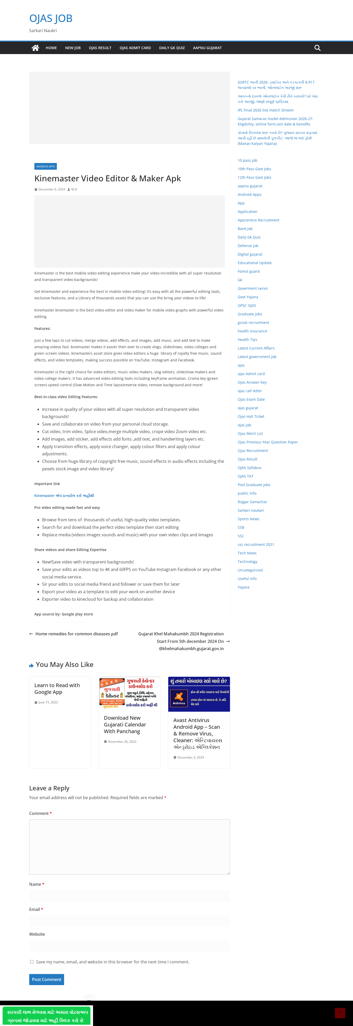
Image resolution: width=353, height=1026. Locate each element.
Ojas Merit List (250, 433)
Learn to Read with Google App (57, 688)
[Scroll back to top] (340, 1013)
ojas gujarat (248, 407)
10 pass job (247, 160)
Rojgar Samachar (252, 501)
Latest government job (257, 356)
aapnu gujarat (250, 185)
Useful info (247, 578)
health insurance (252, 331)
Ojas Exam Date (251, 399)
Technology (247, 561)
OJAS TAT (246, 476)
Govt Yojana (248, 296)
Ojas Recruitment (253, 450)
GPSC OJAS (247, 305)
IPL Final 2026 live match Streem (266, 110)
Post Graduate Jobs (254, 484)
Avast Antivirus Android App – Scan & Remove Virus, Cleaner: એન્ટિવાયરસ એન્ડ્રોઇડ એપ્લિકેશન (197, 733)
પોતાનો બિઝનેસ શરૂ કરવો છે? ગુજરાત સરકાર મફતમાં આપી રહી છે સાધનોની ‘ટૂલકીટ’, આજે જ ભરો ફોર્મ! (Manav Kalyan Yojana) (277, 138)
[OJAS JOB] (35, 48)
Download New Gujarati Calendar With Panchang (125, 724)
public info (247, 493)
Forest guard (249, 271)
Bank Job (245, 228)
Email (36, 909)
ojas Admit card (135, 47)
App (241, 202)
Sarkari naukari (251, 510)
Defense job (248, 245)
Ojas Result (100, 47)
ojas (241, 365)
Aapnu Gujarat (207, 47)
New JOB (73, 47)
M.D (74, 189)
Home (51, 47)
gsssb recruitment (253, 322)
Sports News (248, 518)
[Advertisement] (129, 108)
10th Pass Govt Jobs (254, 168)
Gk (240, 279)
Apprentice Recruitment (258, 220)
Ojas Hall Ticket (251, 416)
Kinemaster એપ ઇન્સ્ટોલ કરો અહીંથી (64, 495)
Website (37, 934)
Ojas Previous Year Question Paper (268, 442)
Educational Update (255, 262)
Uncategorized (250, 570)
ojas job (244, 424)
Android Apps (45, 166)
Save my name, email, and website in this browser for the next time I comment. (112, 962)
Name (36, 884)
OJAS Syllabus (250, 467)
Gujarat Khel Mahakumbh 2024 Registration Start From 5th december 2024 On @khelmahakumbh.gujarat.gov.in (181, 641)
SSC (241, 535)
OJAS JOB (51, 18)
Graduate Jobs (250, 313)
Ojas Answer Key (252, 382)
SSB (241, 527)
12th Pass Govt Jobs (254, 177)
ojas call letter (250, 390)
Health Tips (247, 339)
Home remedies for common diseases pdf (76, 634)
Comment (40, 813)
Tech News (247, 553)
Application (247, 211)
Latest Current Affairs (256, 348)
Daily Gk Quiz (172, 47)
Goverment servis (253, 288)
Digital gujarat (250, 254)
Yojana (243, 587)
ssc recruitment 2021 (256, 544)
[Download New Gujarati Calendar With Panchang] (129, 680)
